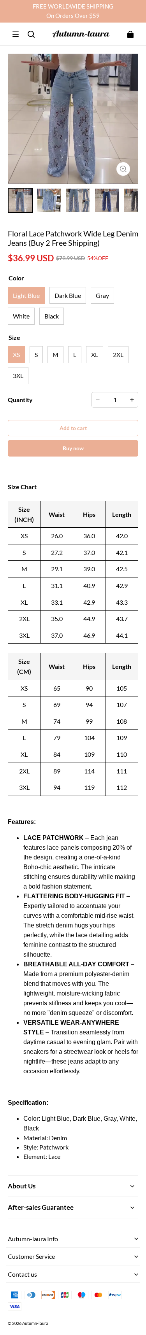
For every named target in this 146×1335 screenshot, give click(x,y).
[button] (15, 34)
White (21, 316)
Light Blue (26, 295)
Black (51, 316)
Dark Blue (68, 295)
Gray (102, 295)
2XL (118, 354)
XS (16, 354)
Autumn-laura (35, 1323)
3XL (18, 375)
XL (94, 354)
